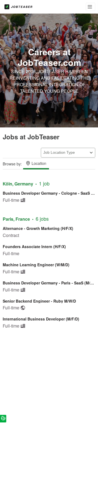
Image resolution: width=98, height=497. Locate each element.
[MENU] (90, 7)
